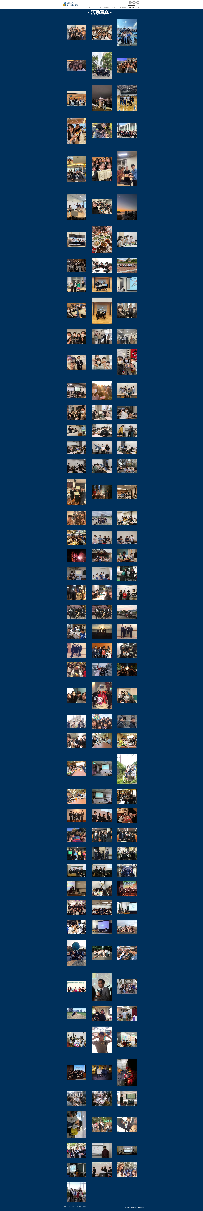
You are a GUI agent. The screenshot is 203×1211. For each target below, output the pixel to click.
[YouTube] (137, 2)
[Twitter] (134, 2)
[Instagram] (130, 2)
